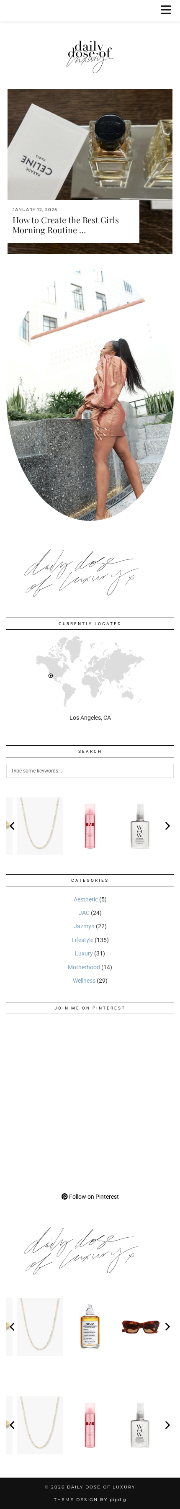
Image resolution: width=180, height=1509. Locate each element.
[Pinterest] (48, 1062)
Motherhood (84, 967)
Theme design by (90, 1499)
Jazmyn (84, 926)
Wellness (84, 980)
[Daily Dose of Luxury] (90, 37)
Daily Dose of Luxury (101, 1487)
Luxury (84, 953)
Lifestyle (82, 940)
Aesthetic (86, 899)
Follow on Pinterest (93, 1196)
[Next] (167, 826)
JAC (84, 912)
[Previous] (13, 826)
